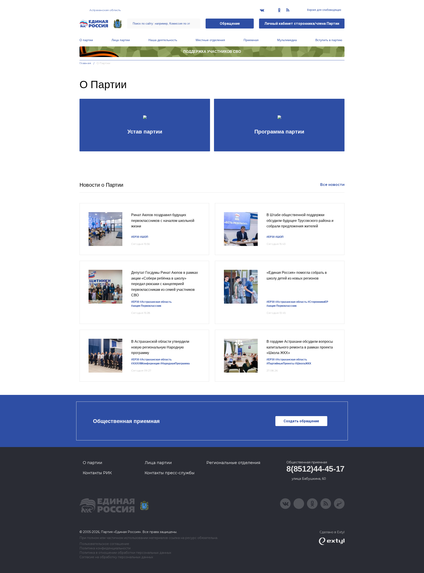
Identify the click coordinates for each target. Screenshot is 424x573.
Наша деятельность (162, 40)
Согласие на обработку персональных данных (116, 557)
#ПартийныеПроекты (280, 363)
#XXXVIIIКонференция (145, 363)
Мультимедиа (287, 40)
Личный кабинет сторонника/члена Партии (301, 23)
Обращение (230, 23)
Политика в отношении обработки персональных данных (125, 553)
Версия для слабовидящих (324, 9)
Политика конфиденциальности (105, 548)
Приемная (251, 40)
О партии (86, 40)
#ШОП (144, 236)
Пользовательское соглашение (104, 544)
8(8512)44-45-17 (315, 468)
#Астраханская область (156, 301)
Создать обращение (301, 421)
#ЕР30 (135, 236)
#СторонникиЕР (318, 301)
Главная (85, 63)
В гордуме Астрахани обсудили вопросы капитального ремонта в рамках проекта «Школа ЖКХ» (300, 347)
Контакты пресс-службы (170, 472)
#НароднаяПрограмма (175, 363)
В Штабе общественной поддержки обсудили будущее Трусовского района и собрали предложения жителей (300, 220)
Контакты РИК (97, 472)
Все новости (332, 185)
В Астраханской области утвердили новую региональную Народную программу (160, 347)
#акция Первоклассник (146, 305)
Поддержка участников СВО (212, 51)
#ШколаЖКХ (303, 363)
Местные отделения (210, 40)
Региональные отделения (233, 462)
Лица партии (121, 40)
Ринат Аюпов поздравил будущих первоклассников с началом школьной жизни (162, 220)
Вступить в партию (328, 40)
